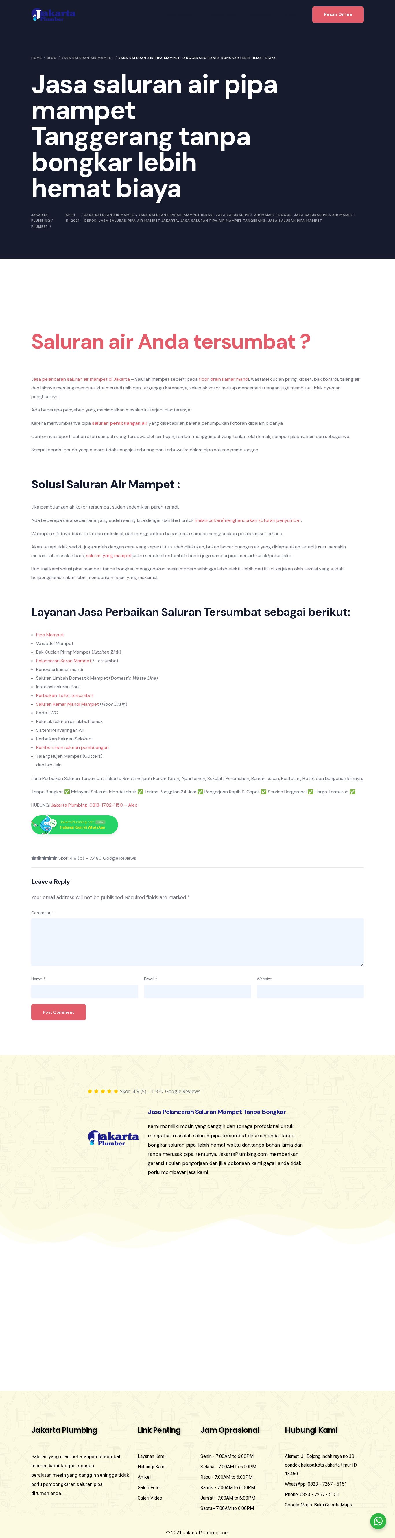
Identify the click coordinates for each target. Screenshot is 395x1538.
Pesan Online (338, 14)
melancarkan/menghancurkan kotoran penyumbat (248, 520)
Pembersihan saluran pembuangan (72, 747)
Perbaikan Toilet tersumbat (65, 695)
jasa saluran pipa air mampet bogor (254, 215)
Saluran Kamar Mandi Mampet (67, 704)
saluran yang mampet (108, 555)
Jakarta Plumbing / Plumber (42, 221)
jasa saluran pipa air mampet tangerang (223, 221)
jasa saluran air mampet (110, 215)
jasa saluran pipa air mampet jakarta (138, 221)
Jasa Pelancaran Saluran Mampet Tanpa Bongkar (217, 1112)
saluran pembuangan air (119, 423)
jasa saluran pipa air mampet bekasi (176, 215)
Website (264, 979)
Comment (42, 912)
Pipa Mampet (50, 635)
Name (38, 979)
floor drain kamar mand (223, 379)
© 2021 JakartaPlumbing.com (197, 1532)
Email (150, 979)
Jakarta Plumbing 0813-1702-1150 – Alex (94, 805)
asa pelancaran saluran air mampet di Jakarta (82, 379)
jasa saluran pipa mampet (295, 221)
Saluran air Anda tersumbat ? (171, 341)
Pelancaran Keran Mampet (63, 661)
